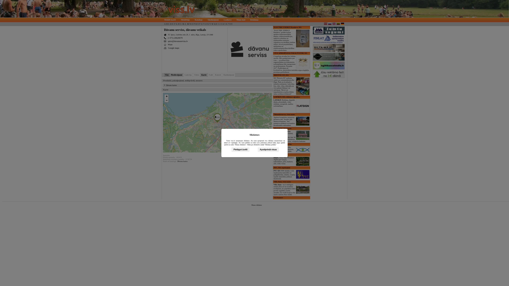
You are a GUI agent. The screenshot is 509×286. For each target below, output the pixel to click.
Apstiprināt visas (268, 149)
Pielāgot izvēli (240, 149)
